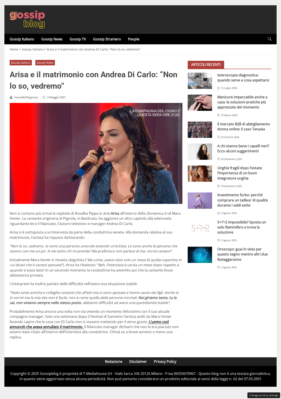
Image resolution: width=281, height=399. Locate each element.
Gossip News (52, 39)
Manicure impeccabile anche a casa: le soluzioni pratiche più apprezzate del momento (242, 102)
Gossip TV (78, 39)
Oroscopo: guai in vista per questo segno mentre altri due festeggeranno (242, 254)
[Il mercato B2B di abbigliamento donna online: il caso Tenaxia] (200, 129)
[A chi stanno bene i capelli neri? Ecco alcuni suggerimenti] (200, 151)
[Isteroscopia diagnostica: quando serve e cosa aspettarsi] (200, 80)
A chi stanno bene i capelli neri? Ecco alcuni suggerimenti (243, 148)
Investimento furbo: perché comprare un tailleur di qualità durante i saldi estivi (242, 200)
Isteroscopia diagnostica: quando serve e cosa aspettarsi (243, 77)
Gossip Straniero (107, 39)
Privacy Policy (165, 361)
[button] (269, 38)
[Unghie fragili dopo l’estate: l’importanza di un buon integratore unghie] (200, 173)
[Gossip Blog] (27, 19)
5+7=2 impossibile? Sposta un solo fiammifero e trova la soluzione (241, 227)
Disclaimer (138, 361)
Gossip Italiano (22, 39)
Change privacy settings (263, 395)
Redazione (113, 361)
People (133, 39)
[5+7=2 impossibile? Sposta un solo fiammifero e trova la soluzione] (200, 227)
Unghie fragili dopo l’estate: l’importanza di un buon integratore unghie (240, 172)
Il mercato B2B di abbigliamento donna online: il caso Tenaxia (243, 126)
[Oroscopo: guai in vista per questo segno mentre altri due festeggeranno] (200, 254)
